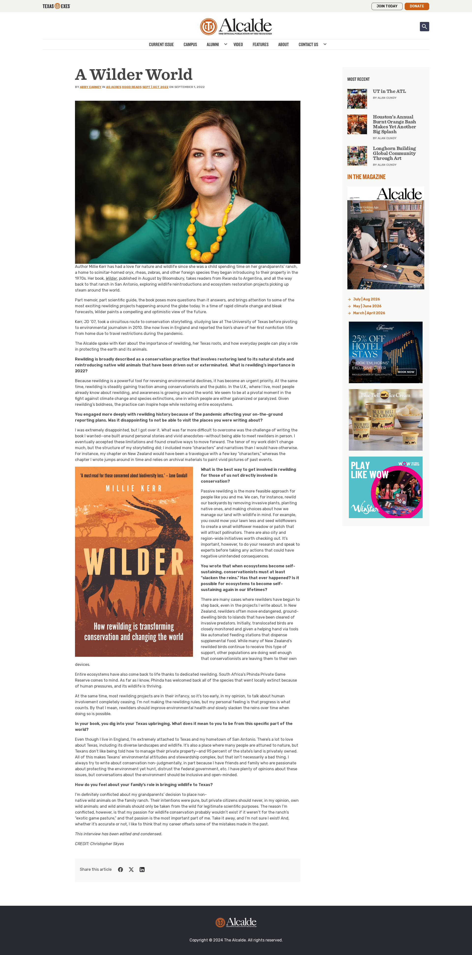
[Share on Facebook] (120, 870)
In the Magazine (366, 177)
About (283, 44)
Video (238, 44)
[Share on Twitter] (131, 870)
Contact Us (308, 44)
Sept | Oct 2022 (155, 87)
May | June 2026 (367, 306)
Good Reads (132, 87)
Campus (190, 44)
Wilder (111, 278)
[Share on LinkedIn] (142, 870)
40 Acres (113, 87)
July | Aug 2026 (366, 299)
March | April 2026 (369, 313)
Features (260, 44)
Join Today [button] (387, 6)
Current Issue (161, 44)
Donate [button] (417, 6)
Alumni (213, 44)
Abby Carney (90, 87)
